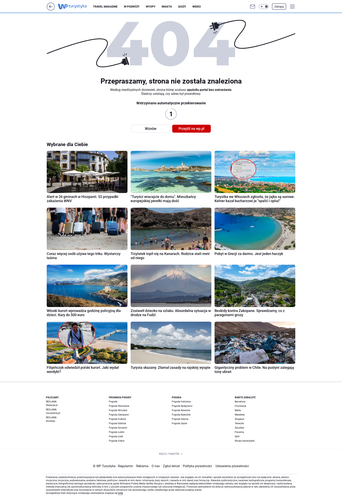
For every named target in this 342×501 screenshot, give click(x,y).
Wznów (150, 128)
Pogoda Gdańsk (117, 423)
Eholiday (50, 421)
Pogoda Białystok (181, 414)
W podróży (132, 6)
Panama (239, 432)
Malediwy (240, 414)
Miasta (167, 6)
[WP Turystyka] (75, 6)
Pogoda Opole (179, 423)
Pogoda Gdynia (180, 419)
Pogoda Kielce (116, 440)
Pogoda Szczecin (118, 427)
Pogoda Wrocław (118, 410)
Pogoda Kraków (117, 419)
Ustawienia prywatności (231, 466)
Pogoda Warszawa (119, 406)
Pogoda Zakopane (119, 414)
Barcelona (240, 401)
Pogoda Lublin (116, 432)
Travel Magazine (105, 6)
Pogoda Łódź (116, 436)
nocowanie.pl (53, 413)
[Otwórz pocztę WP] (252, 6)
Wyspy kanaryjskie (245, 440)
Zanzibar (239, 427)
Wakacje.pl (52, 405)
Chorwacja (240, 406)
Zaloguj (279, 6)
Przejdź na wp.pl (191, 128)
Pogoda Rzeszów (181, 410)
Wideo (196, 6)
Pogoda (113, 401)
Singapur (239, 419)
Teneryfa (239, 423)
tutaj (120, 493)
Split (237, 436)
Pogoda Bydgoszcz (182, 406)
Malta (238, 410)
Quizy (182, 6)
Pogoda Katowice (181, 401)
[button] (264, 6)
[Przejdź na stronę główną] (51, 9)
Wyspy (150, 6)
